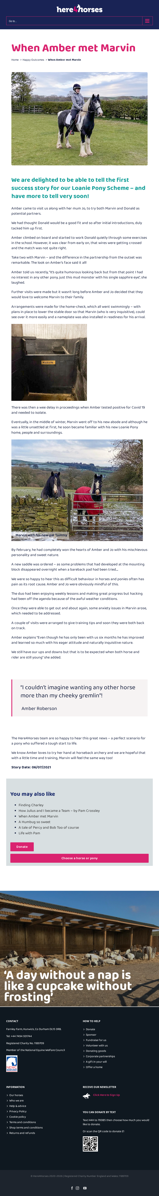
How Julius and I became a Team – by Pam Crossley (59, 811)
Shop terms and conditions (26, 1128)
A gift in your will (96, 1062)
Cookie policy (17, 1117)
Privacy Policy (17, 1111)
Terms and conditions (22, 1122)
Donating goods (96, 1051)
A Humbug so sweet (35, 822)
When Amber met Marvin (38, 816)
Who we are (16, 1101)
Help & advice (17, 1106)
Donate (90, 1029)
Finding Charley (31, 805)
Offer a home (94, 1067)
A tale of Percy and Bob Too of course (49, 828)
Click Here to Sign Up (106, 1095)
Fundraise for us (96, 1040)
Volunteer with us (97, 1045)
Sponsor (91, 1035)
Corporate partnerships (100, 1056)
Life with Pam (29, 833)
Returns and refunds (22, 1133)
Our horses (16, 1095)
